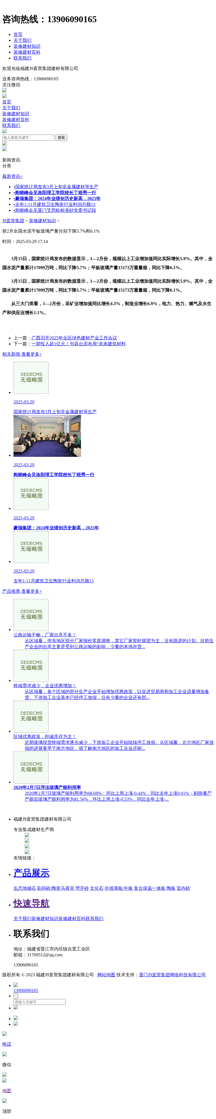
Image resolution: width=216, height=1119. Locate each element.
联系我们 (23, 58)
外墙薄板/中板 (119, 888)
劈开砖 (82, 888)
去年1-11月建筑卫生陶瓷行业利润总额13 (54, 204)
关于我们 (23, 40)
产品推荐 (22, 591)
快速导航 (32, 903)
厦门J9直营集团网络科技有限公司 (172, 974)
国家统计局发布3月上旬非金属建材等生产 (56, 186)
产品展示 (32, 873)
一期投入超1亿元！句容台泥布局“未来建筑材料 (79, 343)
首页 (18, 34)
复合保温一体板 (149, 888)
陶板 (171, 888)
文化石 (97, 888)
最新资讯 (12, 176)
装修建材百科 (27, 52)
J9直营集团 (13, 220)
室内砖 (183, 888)
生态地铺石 (25, 888)
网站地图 (106, 974)
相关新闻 (22, 354)
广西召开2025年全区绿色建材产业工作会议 (74, 337)
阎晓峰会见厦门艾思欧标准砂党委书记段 (55, 210)
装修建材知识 (27, 46)
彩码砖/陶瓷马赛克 (55, 888)
